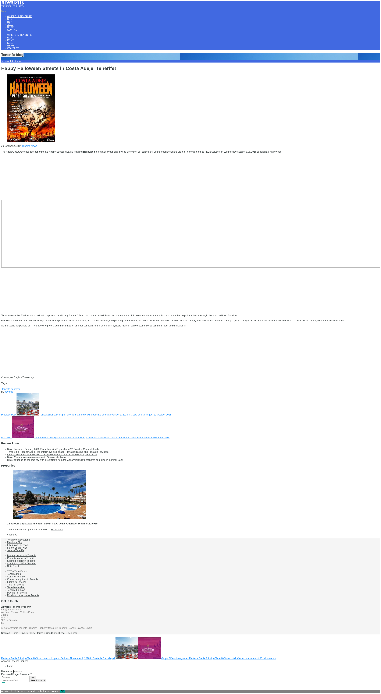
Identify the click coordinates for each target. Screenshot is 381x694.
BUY (9, 19)
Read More (57, 529)
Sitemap (5, 633)
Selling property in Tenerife (21, 561)
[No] (66, 691)
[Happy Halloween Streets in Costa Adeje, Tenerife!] (31, 141)
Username (6, 671)
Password (6, 674)
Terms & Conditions (47, 633)
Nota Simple (13, 566)
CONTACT (13, 30)
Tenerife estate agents (18, 539)
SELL (10, 24)
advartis (9, 391)
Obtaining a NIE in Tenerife (21, 563)
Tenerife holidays (11, 389)
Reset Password (38, 680)
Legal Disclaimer (68, 633)
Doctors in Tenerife (17, 592)
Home (15, 633)
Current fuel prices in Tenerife (22, 579)
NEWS (10, 27)
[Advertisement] (90, 176)
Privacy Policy (27, 633)
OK (62, 691)
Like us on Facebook (18, 545)
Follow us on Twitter (17, 547)
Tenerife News (29, 146)
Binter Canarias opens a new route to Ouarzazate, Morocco (38, 457)
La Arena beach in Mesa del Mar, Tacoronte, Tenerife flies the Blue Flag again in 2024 (52, 454)
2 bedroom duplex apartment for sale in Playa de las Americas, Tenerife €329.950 (52, 523)
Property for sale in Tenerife (21, 555)
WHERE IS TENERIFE (19, 16)
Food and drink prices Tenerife (23, 595)
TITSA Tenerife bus (17, 571)
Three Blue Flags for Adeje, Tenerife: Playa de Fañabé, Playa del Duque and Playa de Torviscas (57, 452)
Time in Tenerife (15, 584)
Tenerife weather (16, 587)
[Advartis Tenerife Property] (12, 6)
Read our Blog (14, 542)
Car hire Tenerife (16, 576)
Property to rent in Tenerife (21, 558)
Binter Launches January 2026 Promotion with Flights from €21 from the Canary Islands (53, 449)
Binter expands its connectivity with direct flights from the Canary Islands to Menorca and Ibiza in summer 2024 (65, 460)
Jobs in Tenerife (15, 550)
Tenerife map (14, 574)
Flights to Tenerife (16, 582)
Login (33, 677)
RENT (10, 22)
